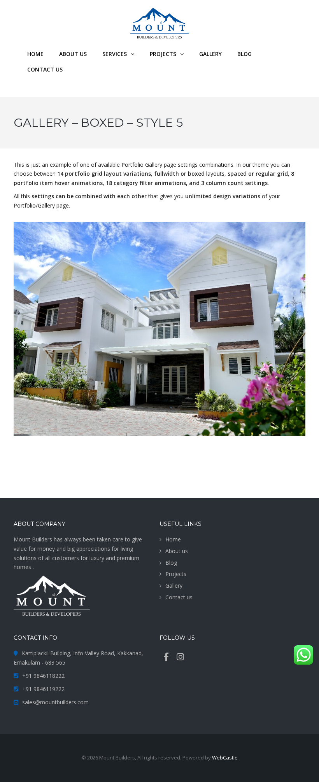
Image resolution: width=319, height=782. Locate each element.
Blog (171, 562)
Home (173, 539)
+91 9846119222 (43, 689)
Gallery (173, 585)
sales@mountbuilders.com (55, 702)
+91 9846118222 (43, 675)
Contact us (179, 597)
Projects (175, 574)
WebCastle (225, 757)
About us (176, 551)
